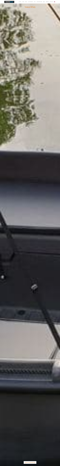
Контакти (51, 1)
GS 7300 (23, 1)
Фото (35, 1)
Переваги (47, 1)
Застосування (30, 1)
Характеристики (39, 1)
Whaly (26, 1)
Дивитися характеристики (30, 462)
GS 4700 (20, 1)
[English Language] (54, 2)
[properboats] (9, 2)
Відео (44, 1)
